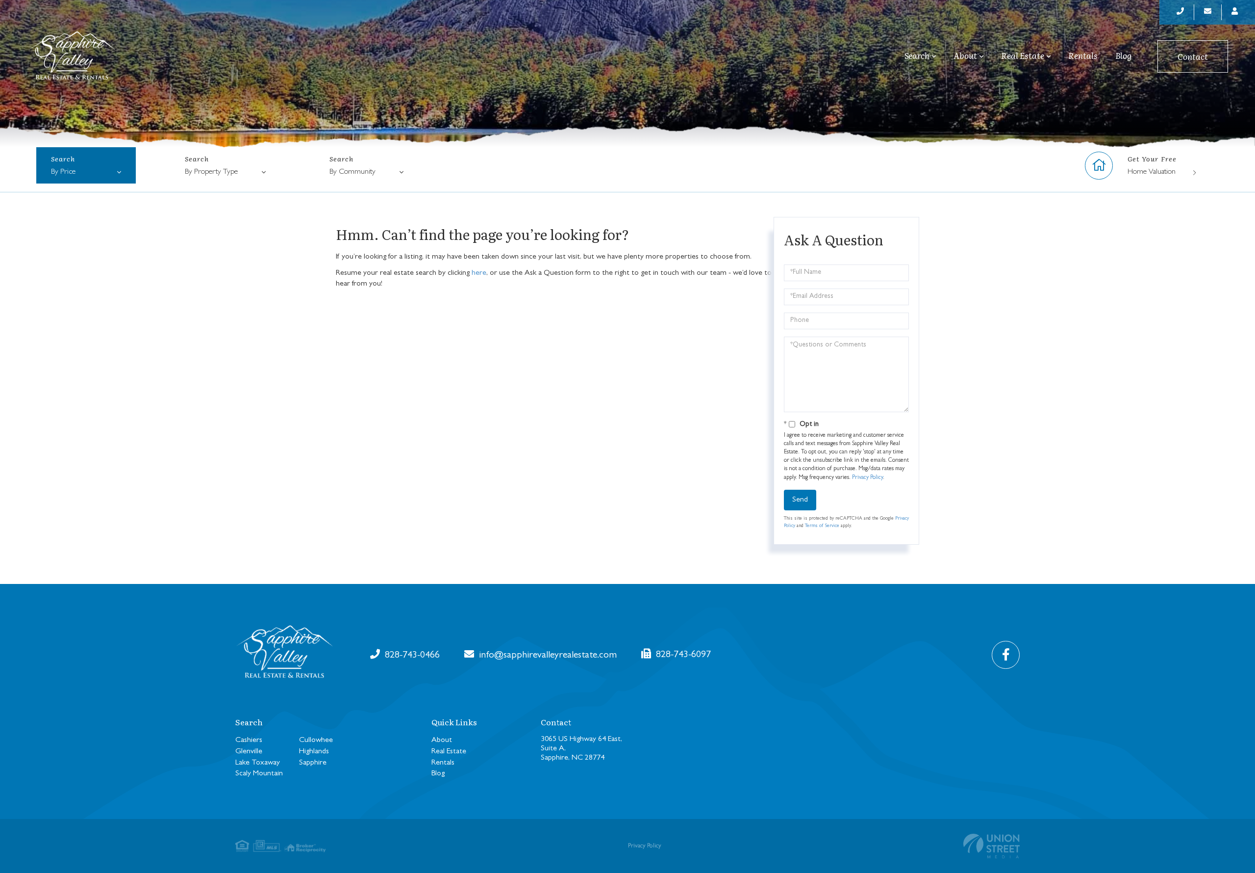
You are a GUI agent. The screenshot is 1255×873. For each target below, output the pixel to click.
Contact (1193, 56)
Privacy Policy (867, 478)
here (479, 273)
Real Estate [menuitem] (1022, 56)
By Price (63, 172)
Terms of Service (822, 526)
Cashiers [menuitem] (248, 740)
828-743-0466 (411, 656)
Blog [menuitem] (1123, 55)
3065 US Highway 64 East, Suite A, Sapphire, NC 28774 (581, 749)
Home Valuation (1152, 172)
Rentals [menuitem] (1083, 55)
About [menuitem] (965, 56)
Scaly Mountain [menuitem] (259, 774)
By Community (352, 172)
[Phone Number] (1180, 12)
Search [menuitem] (916, 56)
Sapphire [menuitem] (312, 763)
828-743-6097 (682, 655)
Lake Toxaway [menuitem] (257, 763)
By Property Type (211, 172)
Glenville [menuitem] (248, 752)
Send (800, 500)
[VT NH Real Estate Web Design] (991, 846)
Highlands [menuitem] (314, 752)
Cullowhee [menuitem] (316, 740)
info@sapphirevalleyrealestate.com (547, 656)
